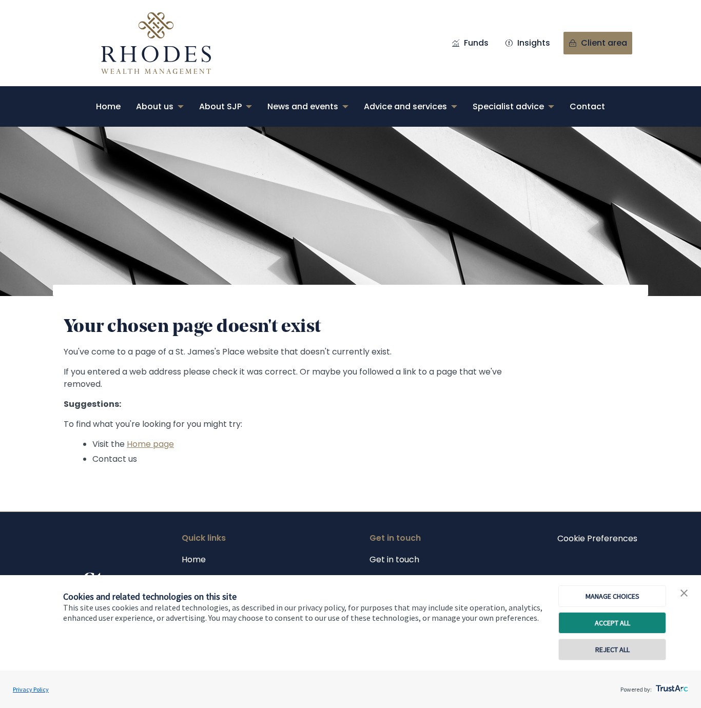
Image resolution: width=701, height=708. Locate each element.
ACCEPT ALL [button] (612, 622)
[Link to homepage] (166, 43)
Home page (150, 444)
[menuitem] (108, 106)
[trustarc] (671, 685)
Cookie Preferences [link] (597, 538)
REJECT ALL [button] (612, 649)
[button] (684, 593)
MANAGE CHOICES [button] (612, 596)
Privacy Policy (31, 689)
